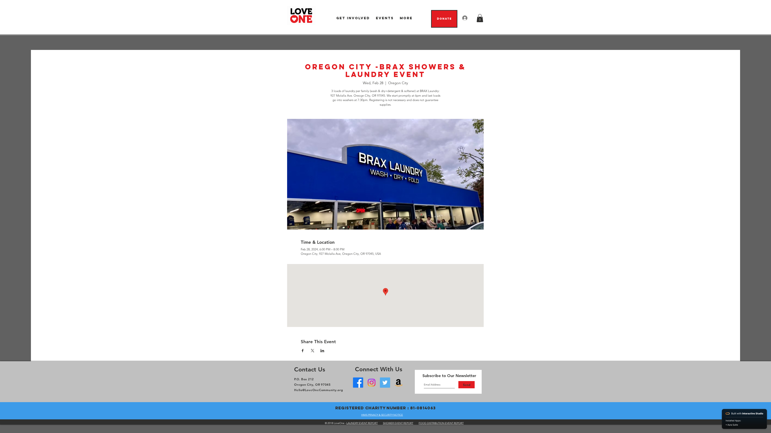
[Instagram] (371, 382)
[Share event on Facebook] (303, 350)
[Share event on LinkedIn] (322, 350)
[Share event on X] (312, 350)
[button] (353, 18)
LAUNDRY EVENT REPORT (362, 423)
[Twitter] (385, 382)
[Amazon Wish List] (398, 382)
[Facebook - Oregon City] (358, 382)
